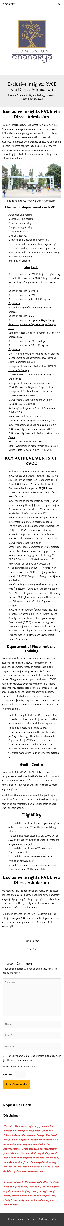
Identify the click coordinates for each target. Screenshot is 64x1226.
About (20, 1219)
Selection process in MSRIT (22, 316)
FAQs (53, 1219)
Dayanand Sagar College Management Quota (32, 420)
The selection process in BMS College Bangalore (33, 278)
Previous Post (32, 941)
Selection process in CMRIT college (27, 341)
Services (31, 1219)
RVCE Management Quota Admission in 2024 (32, 425)
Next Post (32, 949)
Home (11, 1219)
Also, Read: (31, 267)
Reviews (42, 1219)
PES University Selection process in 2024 (30, 429)
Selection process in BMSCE (23, 291)
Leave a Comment (17, 95)
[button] (59, 4)
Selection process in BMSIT (23, 295)
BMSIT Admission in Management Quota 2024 (33, 446)
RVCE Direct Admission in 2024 (25, 416)
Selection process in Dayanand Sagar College (32, 320)
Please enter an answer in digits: (20, 1066)
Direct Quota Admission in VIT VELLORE (30, 450)
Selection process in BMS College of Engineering (34, 274)
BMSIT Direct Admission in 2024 (25, 441)
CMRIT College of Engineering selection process (33, 354)
